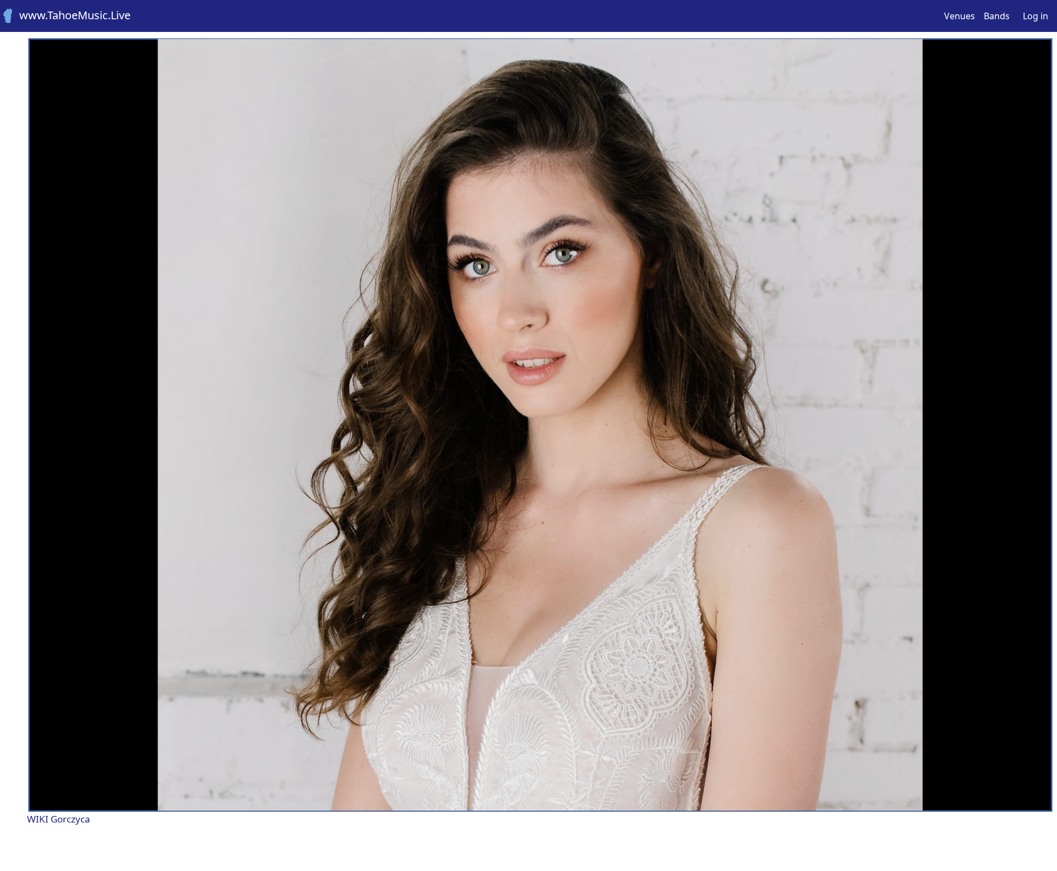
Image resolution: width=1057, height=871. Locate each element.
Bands (997, 16)
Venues (959, 16)
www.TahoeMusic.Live (73, 15)
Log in (1035, 16)
